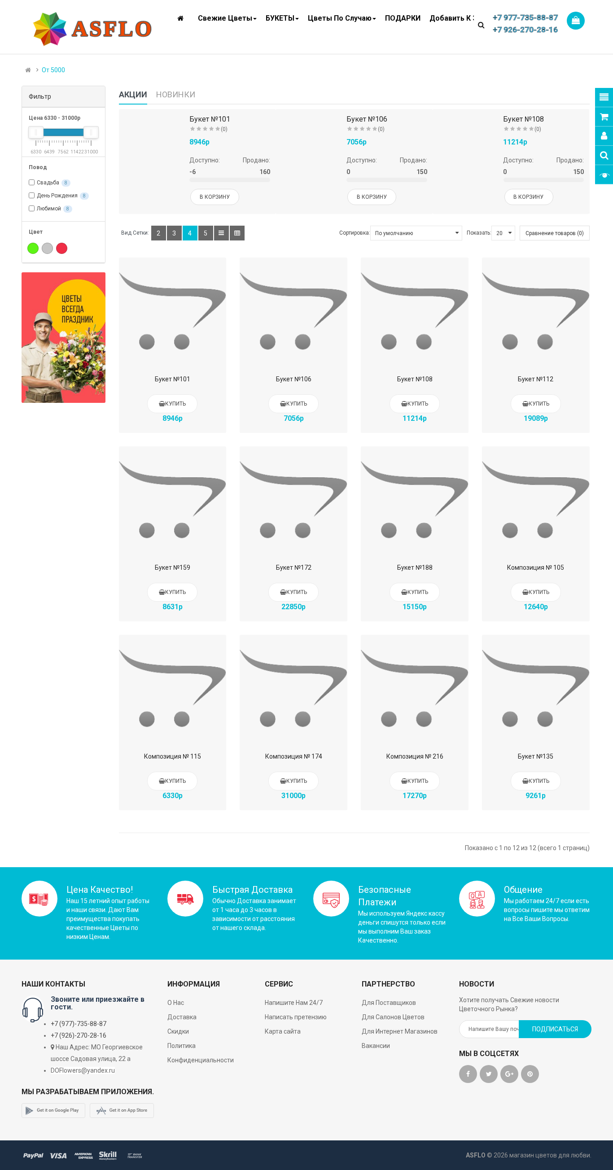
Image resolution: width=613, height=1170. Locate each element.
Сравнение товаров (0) (554, 233)
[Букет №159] (173, 500)
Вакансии (376, 1045)
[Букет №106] (293, 311)
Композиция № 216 (414, 756)
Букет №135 (535, 756)
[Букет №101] (173, 311)
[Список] (221, 233)
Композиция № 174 (293, 756)
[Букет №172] (293, 500)
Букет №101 (209, 119)
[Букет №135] (536, 688)
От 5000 (53, 70)
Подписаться (555, 1029)
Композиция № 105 (535, 567)
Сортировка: (354, 233)
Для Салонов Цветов (393, 1017)
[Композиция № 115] (173, 688)
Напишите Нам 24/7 (294, 1002)
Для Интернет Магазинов (400, 1031)
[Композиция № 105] (536, 500)
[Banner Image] (63, 337)
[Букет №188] (415, 500)
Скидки (178, 1031)
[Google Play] (53, 1110)
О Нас (175, 1002)
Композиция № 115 (172, 756)
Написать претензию (296, 1017)
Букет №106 (366, 119)
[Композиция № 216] (415, 688)
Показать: (479, 233)
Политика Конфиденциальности (200, 1053)
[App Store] (122, 1110)
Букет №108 (523, 119)
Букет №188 (415, 567)
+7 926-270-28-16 (525, 29)
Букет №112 (535, 379)
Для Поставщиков (389, 1002)
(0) (224, 129)
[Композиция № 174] (293, 688)
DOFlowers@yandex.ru (83, 1070)
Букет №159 (172, 567)
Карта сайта (283, 1031)
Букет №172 (293, 567)
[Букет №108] (415, 311)
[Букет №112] (536, 311)
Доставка (182, 1017)
